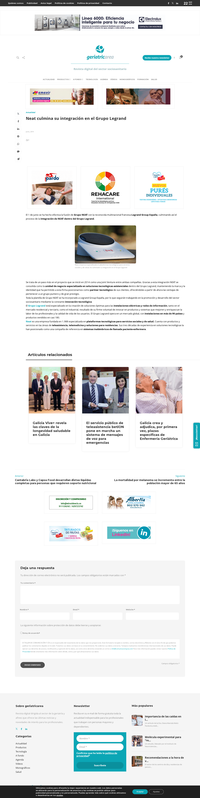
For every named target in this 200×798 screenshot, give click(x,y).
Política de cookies (64, 3)
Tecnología (92, 79)
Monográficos (127, 79)
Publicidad (32, 3)
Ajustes (156, 791)
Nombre (24, 609)
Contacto (107, 3)
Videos (19, 763)
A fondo (77, 79)
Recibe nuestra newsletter (157, 58)
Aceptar (140, 791)
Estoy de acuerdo (31, 633)
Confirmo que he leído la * (96, 754)
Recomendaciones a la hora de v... (164, 759)
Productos (63, 79)
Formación (143, 79)
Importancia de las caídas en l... (163, 718)
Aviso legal (46, 3)
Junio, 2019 (30, 132)
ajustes (59, 795)
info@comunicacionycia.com (122, 649)
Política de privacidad (88, 3)
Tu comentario (28, 583)
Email (76, 609)
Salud (154, 79)
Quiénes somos (16, 3)
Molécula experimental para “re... (163, 738)
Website (130, 609)
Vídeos (113, 79)
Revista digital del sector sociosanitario (100, 69)
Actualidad (49, 79)
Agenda (104, 79)
